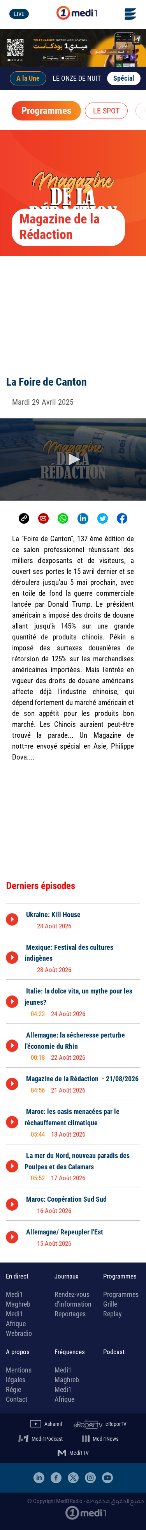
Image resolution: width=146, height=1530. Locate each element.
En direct (17, 1276)
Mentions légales (19, 1375)
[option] (73, 919)
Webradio (19, 1333)
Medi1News (105, 1439)
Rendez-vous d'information (73, 1299)
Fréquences (70, 1352)
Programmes (46, 110)
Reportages (70, 1314)
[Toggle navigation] (135, 14)
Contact (16, 1399)
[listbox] (73, 1076)
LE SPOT (106, 110)
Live (19, 14)
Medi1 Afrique (16, 1319)
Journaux (66, 1276)
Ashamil (53, 1424)
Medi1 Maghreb (18, 1299)
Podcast (114, 1352)
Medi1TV (79, 1453)
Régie (13, 1389)
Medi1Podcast (47, 1439)
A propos (18, 1352)
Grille (110, 1304)
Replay (112, 1314)
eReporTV (116, 1424)
